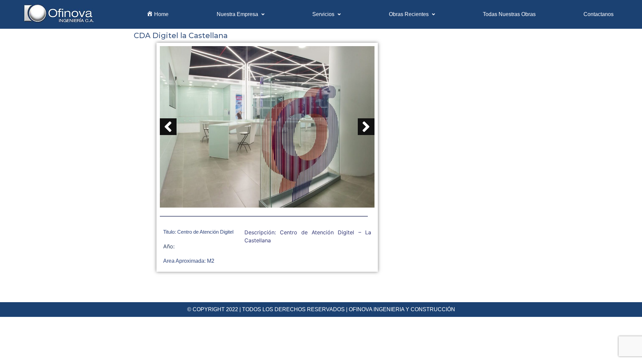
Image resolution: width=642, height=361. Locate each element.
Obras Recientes (409, 14)
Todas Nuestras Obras (509, 14)
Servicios (323, 14)
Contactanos (598, 14)
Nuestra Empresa (237, 14)
